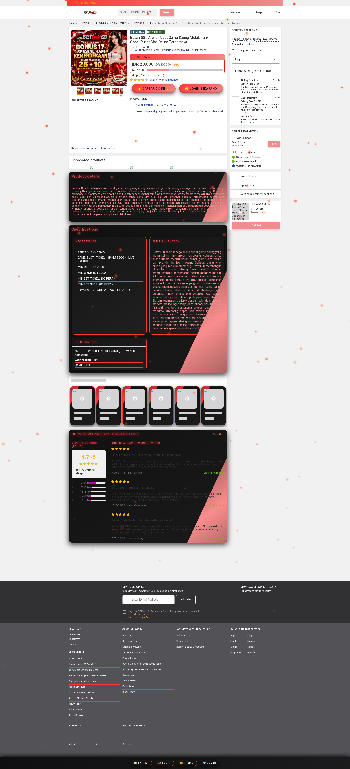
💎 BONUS (209, 763)
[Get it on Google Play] (254, 598)
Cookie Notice (129, 675)
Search (167, 12)
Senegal (251, 647)
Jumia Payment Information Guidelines (141, 669)
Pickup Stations (76, 709)
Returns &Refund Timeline (82, 698)
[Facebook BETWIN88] (71, 733)
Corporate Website (131, 647)
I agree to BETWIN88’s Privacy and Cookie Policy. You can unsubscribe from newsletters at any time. (165, 613)
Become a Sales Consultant (190, 647)
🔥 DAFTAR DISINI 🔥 (154, 88)
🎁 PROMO (186, 763)
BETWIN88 (84, 23)
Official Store (137, 32)
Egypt (233, 641)
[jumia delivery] (187, 3)
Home (71, 23)
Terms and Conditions (133, 652)
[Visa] (142, 733)
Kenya (250, 635)
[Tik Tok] (101, 733)
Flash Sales (128, 686)
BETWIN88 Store (156, 32)
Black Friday (128, 692)
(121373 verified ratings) (164, 79)
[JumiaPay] (171, 3)
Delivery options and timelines (83, 670)
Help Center (74, 639)
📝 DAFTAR (141, 763)
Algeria (233, 635)
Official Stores (129, 680)
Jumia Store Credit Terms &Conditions (141, 664)
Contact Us (74, 644)
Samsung (127, 744)
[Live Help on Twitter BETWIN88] (94, 733)
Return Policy (75, 704)
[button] (222, 32)
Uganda (251, 652)
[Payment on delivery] (124, 733)
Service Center (75, 658)
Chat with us (75, 634)
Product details (250, 176)
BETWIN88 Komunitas (142, 23)
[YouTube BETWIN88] (78, 733)
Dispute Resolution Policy (81, 692)
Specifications (249, 185)
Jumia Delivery (76, 715)
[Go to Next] (125, 91)
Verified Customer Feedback (257, 194)
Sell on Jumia (183, 635)
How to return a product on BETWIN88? (88, 675)
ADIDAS (72, 744)
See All (217, 434)
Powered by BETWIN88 (84, 3)
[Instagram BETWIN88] (86, 733)
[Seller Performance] (258, 152)
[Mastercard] (133, 733)
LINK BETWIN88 (118, 23)
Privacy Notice (129, 658)
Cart (278, 12)
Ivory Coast (236, 652)
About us (126, 635)
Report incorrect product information (93, 148)
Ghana (233, 647)
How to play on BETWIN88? (82, 664)
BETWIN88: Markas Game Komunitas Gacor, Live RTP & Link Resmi (168, 50)
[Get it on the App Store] (237, 598)
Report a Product (77, 687)
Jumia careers (129, 641)
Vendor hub (182, 641)
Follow (274, 144)
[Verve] (151, 733)
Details (250, 44)
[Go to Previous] (73, 91)
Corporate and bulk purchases (83, 681)
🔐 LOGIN (164, 763)
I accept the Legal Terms (140, 617)
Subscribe (186, 599)
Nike (98, 744)
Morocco (251, 641)
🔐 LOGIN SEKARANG (201, 88)
